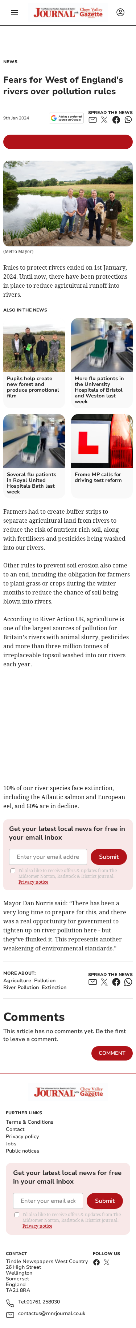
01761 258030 (43, 1302)
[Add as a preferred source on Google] (66, 118)
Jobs (11, 1143)
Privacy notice (33, 882)
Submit (109, 857)
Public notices (22, 1151)
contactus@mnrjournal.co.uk (51, 1314)
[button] (14, 12)
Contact (15, 1129)
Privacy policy (22, 1136)
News (10, 62)
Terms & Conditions (29, 1122)
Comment (112, 1053)
